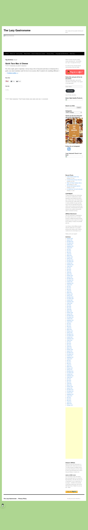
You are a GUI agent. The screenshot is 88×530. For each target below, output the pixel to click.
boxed (24, 99)
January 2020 (69, 314)
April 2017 (69, 365)
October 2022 (69, 263)
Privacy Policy (50, 53)
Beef (11, 99)
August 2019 (69, 321)
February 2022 (70, 275)
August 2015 (69, 395)
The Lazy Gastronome (17, 30)
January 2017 (69, 369)
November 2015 (70, 391)
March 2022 (69, 274)
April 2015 (69, 402)
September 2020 (70, 301)
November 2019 (70, 317)
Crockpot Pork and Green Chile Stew (74, 179)
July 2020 (69, 304)
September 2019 (70, 320)
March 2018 (69, 348)
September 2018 (70, 338)
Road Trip (72, 53)
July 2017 (69, 360)
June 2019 (69, 324)
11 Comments (44, 99)
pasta (34, 99)
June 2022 (69, 269)
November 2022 (70, 261)
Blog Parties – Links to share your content (34, 53)
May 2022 (69, 270)
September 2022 (70, 264)
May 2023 (69, 252)
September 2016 (70, 375)
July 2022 (69, 267)
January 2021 (69, 295)
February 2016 (70, 386)
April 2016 (69, 383)
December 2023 (70, 241)
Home (7, 53)
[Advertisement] (44, 12)
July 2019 (69, 323)
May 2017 (69, 363)
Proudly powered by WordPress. (74, 498)
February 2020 (70, 312)
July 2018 (69, 341)
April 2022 (69, 272)
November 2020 (70, 298)
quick (37, 99)
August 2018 (69, 340)
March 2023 (69, 255)
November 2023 (70, 243)
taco (40, 99)
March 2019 (69, 329)
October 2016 (69, 374)
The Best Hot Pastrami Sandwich (73, 186)
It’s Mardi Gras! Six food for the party (74, 189)
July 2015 (69, 397)
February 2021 (70, 294)
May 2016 (69, 382)
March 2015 (69, 403)
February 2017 (70, 368)
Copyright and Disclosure (62, 53)
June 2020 (69, 306)
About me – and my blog (16, 53)
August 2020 (69, 303)
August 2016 (69, 377)
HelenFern (23, 65)
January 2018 (69, 351)
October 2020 (69, 300)
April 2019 (69, 328)
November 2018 (70, 335)
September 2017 (70, 357)
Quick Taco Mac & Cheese (16, 63)
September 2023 (70, 246)
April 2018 (69, 346)
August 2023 (69, 247)
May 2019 (69, 326)
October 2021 (69, 281)
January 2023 (69, 258)
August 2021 (69, 284)
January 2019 (69, 332)
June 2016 (69, 380)
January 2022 (69, 277)
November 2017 (70, 354)
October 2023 (69, 244)
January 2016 (69, 388)
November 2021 (70, 280)
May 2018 (69, 345)
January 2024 (69, 240)
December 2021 (70, 278)
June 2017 (69, 362)
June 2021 (69, 287)
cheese (27, 99)
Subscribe (70, 90)
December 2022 (70, 260)
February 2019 (70, 331)
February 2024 (70, 238)
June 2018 (69, 343)
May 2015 (69, 400)
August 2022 (69, 266)
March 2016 (69, 385)
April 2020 (69, 309)
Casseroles (15, 99)
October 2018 (69, 337)
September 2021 (70, 283)
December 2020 (70, 297)
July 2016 (69, 378)
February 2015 (70, 405)
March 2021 (69, 292)
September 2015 (70, 394)
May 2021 (69, 289)
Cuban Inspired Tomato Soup (73, 176)
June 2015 (69, 399)
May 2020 (69, 308)
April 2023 (69, 253)
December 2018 (70, 334)
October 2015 (69, 392)
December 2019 (70, 315)
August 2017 (69, 358)
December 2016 (70, 371)
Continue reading (12, 73)
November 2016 (70, 372)
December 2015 (70, 389)
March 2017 (69, 366)
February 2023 (70, 257)
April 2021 (69, 291)
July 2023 (69, 249)
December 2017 (70, 352)
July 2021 (69, 286)
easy (31, 99)
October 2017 (69, 355)
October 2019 (69, 318)
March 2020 (69, 311)
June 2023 (69, 250)
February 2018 (70, 349)
